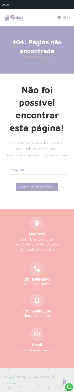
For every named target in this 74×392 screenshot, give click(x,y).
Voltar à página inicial (37, 186)
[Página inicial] (25, 57)
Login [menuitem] (5, 4)
